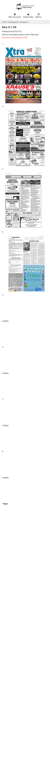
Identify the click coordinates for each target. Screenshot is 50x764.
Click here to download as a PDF (14, 38)
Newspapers (13, 22)
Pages (5, 504)
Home (4, 22)
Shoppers (23, 22)
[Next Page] (8, 504)
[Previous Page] (2, 504)
